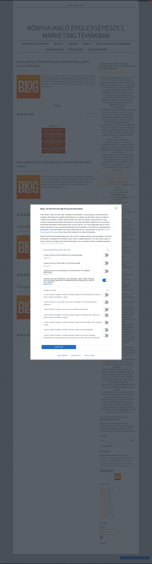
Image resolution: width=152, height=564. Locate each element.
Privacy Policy (89, 355)
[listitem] (76, 250)
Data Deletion (62, 355)
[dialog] (76, 282)
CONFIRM (59, 347)
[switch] (105, 255)
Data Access (76, 355)
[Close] (117, 209)
